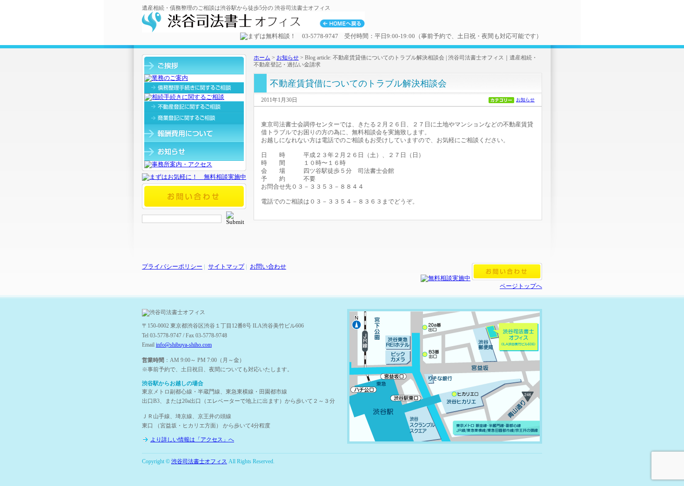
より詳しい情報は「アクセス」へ (192, 439)
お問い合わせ (268, 266)
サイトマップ (226, 266)
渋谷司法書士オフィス (199, 461)
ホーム (262, 57)
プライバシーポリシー (172, 266)
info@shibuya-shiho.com (184, 345)
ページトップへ (521, 286)
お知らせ (287, 57)
